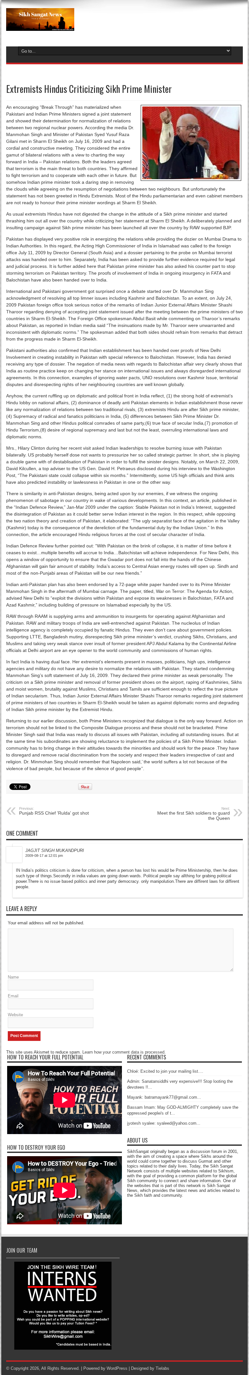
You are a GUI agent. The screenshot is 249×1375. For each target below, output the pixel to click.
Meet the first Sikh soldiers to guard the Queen (193, 813)
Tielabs (162, 1368)
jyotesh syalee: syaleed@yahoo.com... (163, 1123)
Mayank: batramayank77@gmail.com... (164, 1097)
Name (13, 977)
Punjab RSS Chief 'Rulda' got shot (54, 811)
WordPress (117, 1368)
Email (13, 996)
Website (15, 1014)
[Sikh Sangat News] (40, 26)
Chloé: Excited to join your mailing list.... (165, 1071)
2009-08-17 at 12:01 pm (44, 855)
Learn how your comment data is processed (123, 1052)
